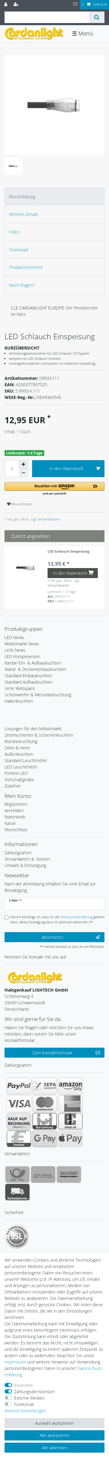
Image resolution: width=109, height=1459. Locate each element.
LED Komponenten (22, 656)
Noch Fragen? (22, 285)
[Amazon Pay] (70, 1086)
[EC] (70, 1121)
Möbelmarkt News (22, 644)
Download (18, 250)
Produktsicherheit (26, 267)
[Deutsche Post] (17, 1174)
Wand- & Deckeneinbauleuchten (35, 669)
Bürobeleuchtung (21, 741)
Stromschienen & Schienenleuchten (39, 735)
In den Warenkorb (66, 468)
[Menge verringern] (23, 473)
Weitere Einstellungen (25, 1411)
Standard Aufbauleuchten (28, 682)
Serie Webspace (20, 688)
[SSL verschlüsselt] (17, 1236)
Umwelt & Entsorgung (25, 865)
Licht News (15, 650)
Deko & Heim (17, 748)
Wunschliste (21, 504)
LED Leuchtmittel (21, 767)
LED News (14, 637)
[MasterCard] (45, 1103)
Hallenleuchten (19, 701)
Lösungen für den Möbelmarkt (33, 728)
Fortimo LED (16, 773)
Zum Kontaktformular (52, 1053)
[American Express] (70, 1103)
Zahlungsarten (18, 852)
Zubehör (13, 786)
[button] (54, 489)
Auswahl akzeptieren (54, 1423)
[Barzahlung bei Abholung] (45, 1121)
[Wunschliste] (75, 4)
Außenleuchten (19, 754)
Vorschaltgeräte (19, 779)
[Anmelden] (6, 4)
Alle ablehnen (54, 1448)
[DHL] (43, 1174)
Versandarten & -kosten (27, 859)
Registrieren (16, 804)
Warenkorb (15, 817)
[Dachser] (69, 1174)
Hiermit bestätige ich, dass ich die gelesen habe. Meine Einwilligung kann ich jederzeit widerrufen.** (57, 919)
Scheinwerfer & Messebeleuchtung (38, 695)
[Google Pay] (45, 1138)
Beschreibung (22, 196)
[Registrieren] (17, 4)
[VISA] (19, 1103)
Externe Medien (29, 1398)
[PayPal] (19, 1086)
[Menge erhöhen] (23, 464)
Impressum (15, 1362)
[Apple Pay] (70, 1138)
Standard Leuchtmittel (26, 760)
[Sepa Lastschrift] (45, 1086)
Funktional (24, 1404)
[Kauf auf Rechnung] (19, 1121)
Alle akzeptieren (55, 1435)
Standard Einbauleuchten (28, 675)
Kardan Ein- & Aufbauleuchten (33, 663)
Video (14, 232)
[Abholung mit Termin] (17, 1192)
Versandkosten (48, 519)
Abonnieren (52, 937)
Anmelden (14, 810)
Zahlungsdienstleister (34, 1391)
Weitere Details (23, 214)
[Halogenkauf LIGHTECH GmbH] (35, 977)
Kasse (10, 823)
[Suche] (96, 17)
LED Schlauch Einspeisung (68, 552)
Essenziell (23, 1385)
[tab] (54, 197)
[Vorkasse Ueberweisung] (19, 1138)
